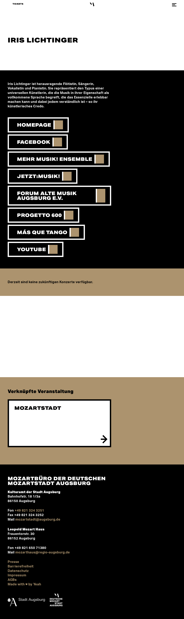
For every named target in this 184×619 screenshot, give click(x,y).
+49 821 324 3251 (29, 510)
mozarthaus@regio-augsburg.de (42, 552)
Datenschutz (18, 571)
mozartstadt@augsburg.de (37, 519)
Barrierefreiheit (21, 566)
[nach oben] (173, 600)
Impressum (17, 575)
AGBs (12, 580)
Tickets (18, 3)
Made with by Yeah (24, 584)
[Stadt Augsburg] (26, 600)
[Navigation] (174, 4)
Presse (13, 562)
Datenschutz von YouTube (47, 359)
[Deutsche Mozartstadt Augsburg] (56, 600)
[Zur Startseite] (92, 4)
